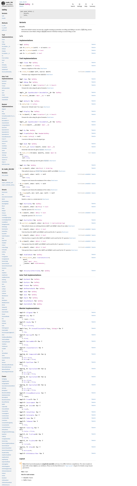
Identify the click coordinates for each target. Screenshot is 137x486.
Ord (25, 165)
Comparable (33, 354)
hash (23, 147)
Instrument (30, 402)
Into (31, 406)
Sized (27, 158)
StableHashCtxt (42, 257)
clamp (24, 193)
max (23, 174)
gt (23, 241)
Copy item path (32, 4)
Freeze (26, 285)
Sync (25, 295)
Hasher (32, 147)
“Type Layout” (69, 466)
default (25, 104)
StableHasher (39, 263)
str (49, 47)
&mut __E (45, 125)
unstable (87, 71)
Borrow (29, 335)
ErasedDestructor (33, 393)
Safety (26, 44)
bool (42, 50)
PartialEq (28, 204)
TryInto (32, 440)
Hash (25, 144)
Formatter (40, 85)
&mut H (53, 153)
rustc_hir (9, 2)
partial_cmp (26, 223)
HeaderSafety (44, 133)
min (23, 183)
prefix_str (29, 47)
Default (27, 101)
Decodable (43, 92)
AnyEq (28, 322)
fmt (23, 85)
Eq (25, 130)
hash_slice (26, 153)
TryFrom (32, 434)
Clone (26, 63)
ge (23, 247)
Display (27, 111)
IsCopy (54, 328)
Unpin (26, 298)
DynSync (27, 282)
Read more (44, 68)
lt (23, 229)
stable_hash (26, 257)
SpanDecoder (33, 92)
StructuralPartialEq (32, 271)
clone (24, 65)
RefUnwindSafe (29, 288)
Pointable (30, 415)
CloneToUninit (32, 348)
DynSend (27, 279)
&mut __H (51, 147)
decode (24, 95)
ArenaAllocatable (39, 328)
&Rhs (37, 212)
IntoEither (30, 412)
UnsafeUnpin (28, 301)
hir (26, 2)
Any (27, 316)
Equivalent (33, 369)
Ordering (49, 168)
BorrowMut (30, 341)
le (23, 235)
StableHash (28, 255)
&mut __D (39, 95)
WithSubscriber (32, 453)
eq (23, 206)
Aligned (29, 312)
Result (54, 85)
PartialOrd (28, 220)
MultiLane (27, 450)
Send (25, 292)
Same (28, 418)
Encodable (43, 122)
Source (21, 6)
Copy (25, 79)
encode (24, 125)
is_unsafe (29, 50)
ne (23, 212)
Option (54, 223)
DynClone (29, 362)
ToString (29, 428)
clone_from (26, 71)
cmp (23, 168)
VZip (31, 447)
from (23, 136)
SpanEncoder (33, 122)
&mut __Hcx (32, 261)
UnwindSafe (28, 304)
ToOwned (29, 421)
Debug (26, 82)
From (25, 133)
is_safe (28, 53)
